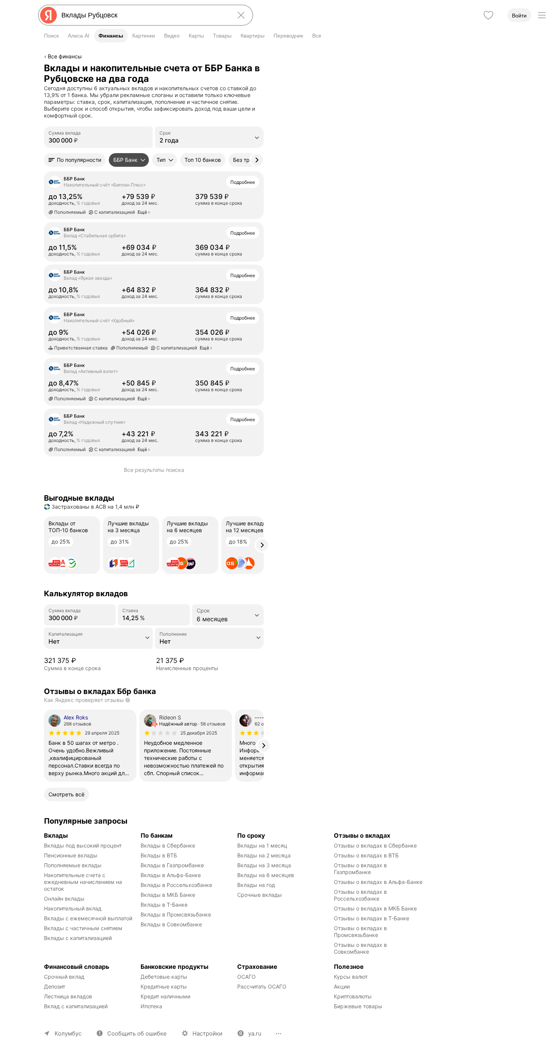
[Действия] (263, 67)
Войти (519, 16)
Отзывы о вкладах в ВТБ (366, 855)
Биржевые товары (358, 1006)
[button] (75, 160)
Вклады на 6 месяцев (265, 875)
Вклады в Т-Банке (164, 904)
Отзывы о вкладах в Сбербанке (375, 845)
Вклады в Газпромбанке (172, 865)
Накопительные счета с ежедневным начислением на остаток (84, 882)
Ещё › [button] (144, 212)
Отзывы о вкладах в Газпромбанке (361, 868)
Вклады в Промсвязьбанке (176, 914)
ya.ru (254, 1033)
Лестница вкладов (68, 996)
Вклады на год (256, 885)
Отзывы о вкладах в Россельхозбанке (361, 895)
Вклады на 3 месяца (264, 865)
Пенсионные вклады (70, 855)
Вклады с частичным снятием (83, 928)
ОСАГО (246, 976)
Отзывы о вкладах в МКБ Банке (375, 908)
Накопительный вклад (73, 908)
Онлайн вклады (64, 898)
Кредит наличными (165, 996)
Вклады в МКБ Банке (168, 894)
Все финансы (65, 56)
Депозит (54, 986)
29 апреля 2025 (102, 733)
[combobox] (144, 15)
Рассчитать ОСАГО (261, 986)
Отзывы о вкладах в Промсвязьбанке (361, 931)
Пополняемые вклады (73, 865)
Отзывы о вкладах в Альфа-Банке (378, 882)
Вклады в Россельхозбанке (176, 885)
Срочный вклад (64, 976)
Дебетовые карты (164, 976)
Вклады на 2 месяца (264, 855)
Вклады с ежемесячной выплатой (88, 918)
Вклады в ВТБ (159, 855)
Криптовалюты (353, 996)
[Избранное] (488, 15)
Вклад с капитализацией (76, 1006)
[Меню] (541, 15)
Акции (342, 986)
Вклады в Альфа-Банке (171, 875)
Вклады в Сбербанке (168, 845)
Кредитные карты (164, 986)
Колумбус (68, 1033)
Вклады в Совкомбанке (171, 924)
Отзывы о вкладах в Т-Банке (371, 918)
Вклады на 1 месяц (262, 845)
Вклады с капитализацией (78, 938)
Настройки (207, 1033)
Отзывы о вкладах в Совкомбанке (361, 948)
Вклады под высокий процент (83, 845)
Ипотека (151, 1006)
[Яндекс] (48, 15)
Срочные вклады (259, 894)
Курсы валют (351, 976)
